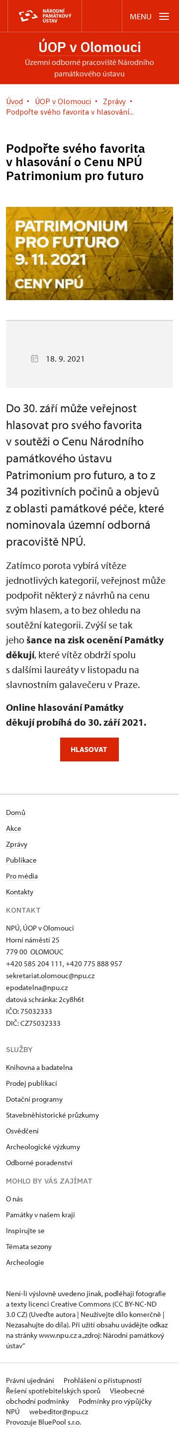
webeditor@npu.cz (58, 1411)
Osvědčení (22, 1130)
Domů (15, 812)
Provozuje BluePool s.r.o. (43, 1422)
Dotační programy (34, 1099)
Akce (13, 828)
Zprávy (16, 844)
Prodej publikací (31, 1083)
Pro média (22, 875)
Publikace (21, 860)
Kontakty (19, 891)
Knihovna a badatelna (39, 1067)
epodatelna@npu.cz (37, 987)
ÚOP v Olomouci (89, 47)
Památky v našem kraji (40, 1214)
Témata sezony (29, 1246)
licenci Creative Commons (69, 1304)
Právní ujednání (31, 1380)
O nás (14, 1198)
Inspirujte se (25, 1230)
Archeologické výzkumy (43, 1146)
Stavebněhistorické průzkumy (52, 1115)
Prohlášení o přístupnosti (103, 1380)
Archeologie (25, 1262)
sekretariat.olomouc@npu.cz (50, 975)
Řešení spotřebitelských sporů (54, 1390)
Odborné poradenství (39, 1162)
